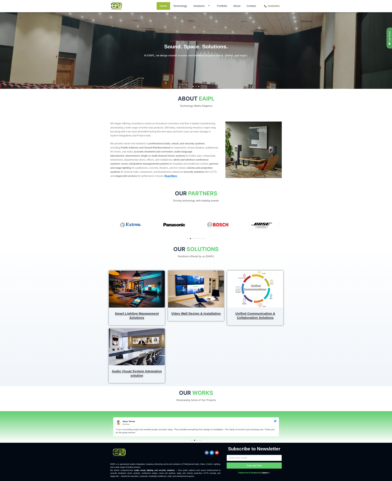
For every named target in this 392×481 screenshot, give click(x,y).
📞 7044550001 (272, 6)
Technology (180, 6)
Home (163, 6)
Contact (251, 6)
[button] (193, 86)
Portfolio (222, 6)
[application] (205, 6)
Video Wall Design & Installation (196, 313)
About (236, 6)
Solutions (199, 6)
